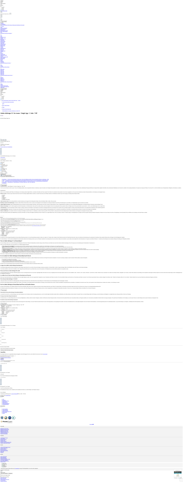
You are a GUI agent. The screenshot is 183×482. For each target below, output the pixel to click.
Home (3, 103)
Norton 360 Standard (3, 456)
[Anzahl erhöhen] (6, 173)
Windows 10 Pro (2, 461)
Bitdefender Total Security (4, 430)
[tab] (25, 179)
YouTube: (91, 424)
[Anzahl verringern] (1, 173)
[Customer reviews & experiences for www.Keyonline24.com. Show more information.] (178, 473)
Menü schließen (4, 21)
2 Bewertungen (2, 157)
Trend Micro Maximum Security (5, 459)
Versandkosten (17, 468)
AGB (3, 399)
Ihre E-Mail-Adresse (3, 355)
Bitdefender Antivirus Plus (4, 428)
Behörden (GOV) (4, 166)
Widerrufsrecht (4, 401)
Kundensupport (4, 412)
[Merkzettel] (1, 18)
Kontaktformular (7, 395)
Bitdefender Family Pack (4, 431)
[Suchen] (10, 13)
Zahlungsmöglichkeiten (5, 403)
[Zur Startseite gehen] (3, 10)
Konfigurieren (10, 473)
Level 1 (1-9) (4, 170)
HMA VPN (2, 451)
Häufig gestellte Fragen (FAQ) (6, 411)
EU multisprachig (4, 168)
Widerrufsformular (5, 402)
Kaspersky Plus (2, 440)
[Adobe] (91, 115)
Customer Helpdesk (14, 393)
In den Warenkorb (3, 174)
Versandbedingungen (5, 404)
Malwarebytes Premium (4, 433)
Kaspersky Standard (3, 439)
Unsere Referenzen (5, 409)
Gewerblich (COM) (5, 165)
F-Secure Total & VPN (3, 448)
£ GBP (2, 8)
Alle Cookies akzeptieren (4, 473)
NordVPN (2, 452)
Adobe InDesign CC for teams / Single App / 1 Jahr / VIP (11, 110)
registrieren (3, 24)
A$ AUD (2, 7)
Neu (2, 163)
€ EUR (2, 99)
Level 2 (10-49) (4, 171)
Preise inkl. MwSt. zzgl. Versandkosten (6, 146)
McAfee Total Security (3, 449)
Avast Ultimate (2, 438)
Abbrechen (2, 359)
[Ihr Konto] (1, 19)
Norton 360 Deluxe (3, 457)
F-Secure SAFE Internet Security (5, 447)
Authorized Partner (5, 410)
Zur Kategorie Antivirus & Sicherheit (6, 33)
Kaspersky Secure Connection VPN (5, 442)
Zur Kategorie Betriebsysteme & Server (6, 75)
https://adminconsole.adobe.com (36, 225)
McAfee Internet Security (4, 450)
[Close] (0, 474)
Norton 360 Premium (3, 458)
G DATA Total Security (4, 432)
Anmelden (2, 23)
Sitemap (3, 413)
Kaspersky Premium (3, 441)
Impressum (4, 400)
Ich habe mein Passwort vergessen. (5, 357)
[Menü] (1, 12)
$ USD (2, 98)
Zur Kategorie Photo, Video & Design (6, 81)
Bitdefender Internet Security (4, 429)
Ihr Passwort (2, 356)
